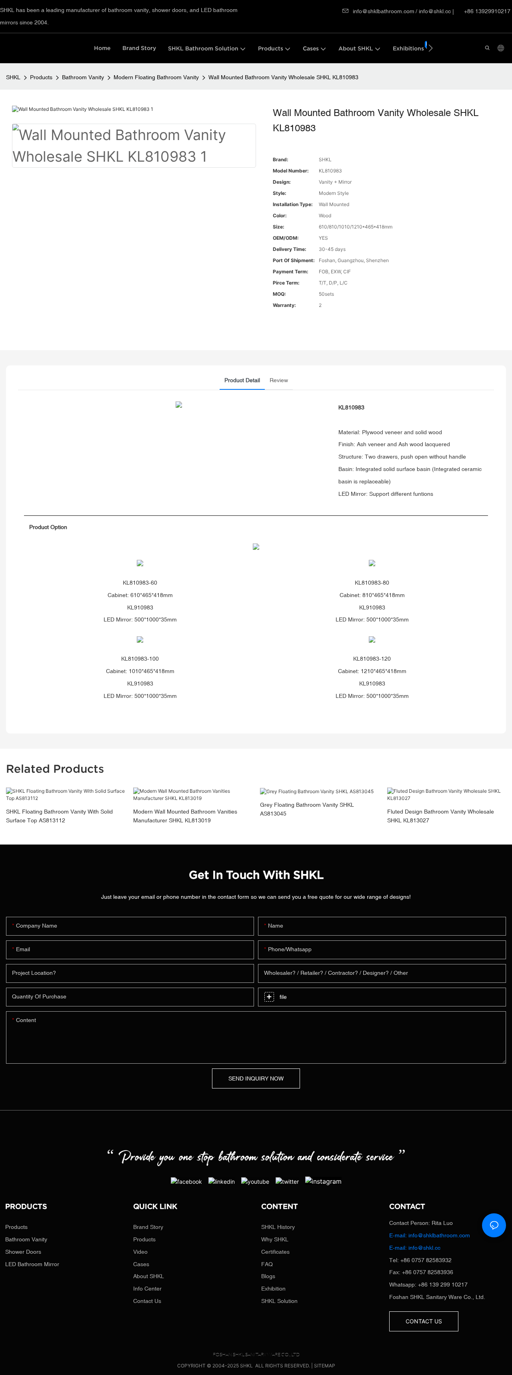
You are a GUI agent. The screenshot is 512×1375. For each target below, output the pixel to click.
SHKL (13, 77)
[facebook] (186, 1181)
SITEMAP (324, 1366)
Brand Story (148, 1227)
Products (41, 77)
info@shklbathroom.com (383, 11)
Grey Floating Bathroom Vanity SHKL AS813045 (307, 809)
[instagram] (323, 1181)
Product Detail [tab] (242, 380)
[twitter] (287, 1181)
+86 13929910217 (486, 11)
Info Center (147, 1288)
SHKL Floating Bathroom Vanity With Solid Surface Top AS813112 (59, 816)
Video (140, 1252)
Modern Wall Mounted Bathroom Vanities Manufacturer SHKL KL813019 (185, 816)
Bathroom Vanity (83, 77)
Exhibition (273, 1288)
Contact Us (147, 1301)
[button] (430, 48)
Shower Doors (23, 1252)
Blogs (268, 1276)
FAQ (267, 1264)
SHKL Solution (279, 1301)
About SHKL (148, 1276)
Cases (141, 1264)
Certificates (275, 1252)
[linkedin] (221, 1181)
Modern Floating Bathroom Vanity (156, 77)
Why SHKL (274, 1239)
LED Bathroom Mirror (32, 1264)
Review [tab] (279, 380)
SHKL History (278, 1227)
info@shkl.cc (435, 11)
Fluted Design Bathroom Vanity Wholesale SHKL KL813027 (440, 816)
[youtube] (255, 1181)
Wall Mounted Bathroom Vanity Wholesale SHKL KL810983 (283, 77)
